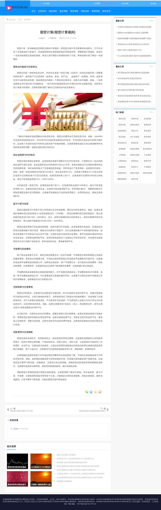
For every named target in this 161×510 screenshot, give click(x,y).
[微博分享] (100, 392)
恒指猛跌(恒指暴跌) (64, 481)
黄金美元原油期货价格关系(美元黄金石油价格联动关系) (136, 95)
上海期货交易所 (122, 161)
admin (42, 38)
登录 (15, 428)
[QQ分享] (91, 392)
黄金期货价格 (147, 149)
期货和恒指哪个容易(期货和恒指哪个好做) (134, 38)
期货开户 (134, 167)
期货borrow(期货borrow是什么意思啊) (133, 32)
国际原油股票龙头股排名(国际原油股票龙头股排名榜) (78, 466)
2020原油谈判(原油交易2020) (130, 78)
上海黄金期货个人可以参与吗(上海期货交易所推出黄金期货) (81, 473)
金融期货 (122, 167)
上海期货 (122, 154)
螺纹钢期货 (122, 179)
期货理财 (74, 11)
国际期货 (147, 136)
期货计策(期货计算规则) (66, 454)
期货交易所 (134, 124)
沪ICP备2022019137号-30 (86, 504)
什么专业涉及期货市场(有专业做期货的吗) (134, 55)
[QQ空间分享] (95, 392)
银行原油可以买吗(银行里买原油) (131, 90)
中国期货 (147, 167)
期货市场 (134, 118)
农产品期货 (134, 136)
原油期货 (147, 118)
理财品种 (85, 11)
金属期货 (122, 148)
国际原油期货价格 (147, 173)
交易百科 (42, 11)
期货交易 (122, 118)
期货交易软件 (134, 149)
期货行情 (147, 160)
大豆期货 (147, 154)
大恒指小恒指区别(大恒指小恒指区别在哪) (134, 27)
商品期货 (122, 136)
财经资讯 (106, 11)
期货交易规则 (134, 155)
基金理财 (63, 11)
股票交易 (134, 142)
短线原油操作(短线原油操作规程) (92, 410)
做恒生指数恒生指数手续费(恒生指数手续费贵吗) (76, 470)
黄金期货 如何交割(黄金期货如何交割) (72, 462)
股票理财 (96, 11)
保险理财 (53, 11)
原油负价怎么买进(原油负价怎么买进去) (134, 44)
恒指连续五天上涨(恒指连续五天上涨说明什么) (75, 458)
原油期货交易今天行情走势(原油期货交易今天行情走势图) (136, 101)
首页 (33, 11)
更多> (151, 20)
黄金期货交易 (122, 143)
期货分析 (134, 179)
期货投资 (147, 124)
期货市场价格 (134, 173)
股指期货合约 (122, 173)
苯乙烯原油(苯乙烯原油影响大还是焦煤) (134, 72)
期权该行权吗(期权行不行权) (21, 410)
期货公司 (134, 130)
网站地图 (71, 504)
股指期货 (147, 142)
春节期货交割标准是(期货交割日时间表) (134, 84)
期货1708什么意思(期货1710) (130, 50)
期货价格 (122, 124)
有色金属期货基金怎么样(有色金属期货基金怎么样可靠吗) (80, 477)
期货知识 (134, 160)
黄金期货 (147, 130)
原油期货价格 (122, 131)
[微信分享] (87, 392)
